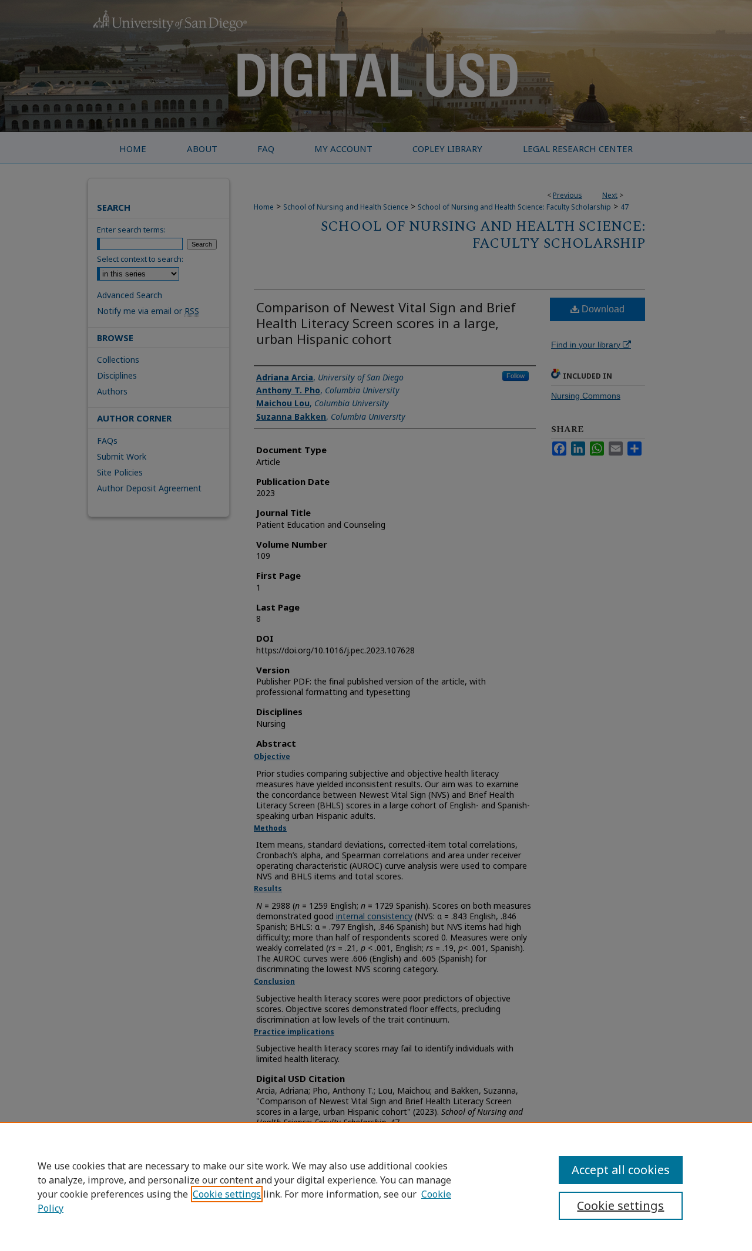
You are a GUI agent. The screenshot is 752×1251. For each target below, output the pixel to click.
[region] (376, 1186)
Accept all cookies (621, 1170)
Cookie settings (227, 1194)
